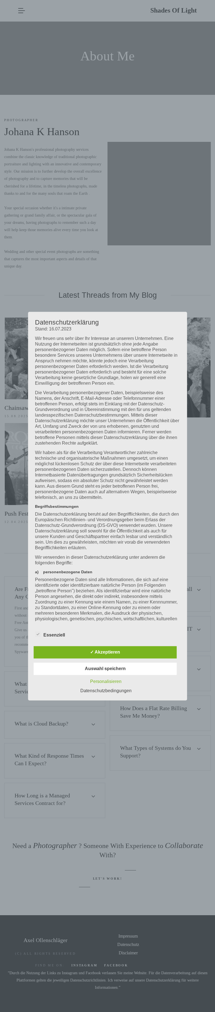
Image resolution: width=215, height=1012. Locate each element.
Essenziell (54, 635)
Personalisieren (105, 681)
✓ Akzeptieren (105, 652)
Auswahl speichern (105, 668)
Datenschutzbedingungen (106, 690)
